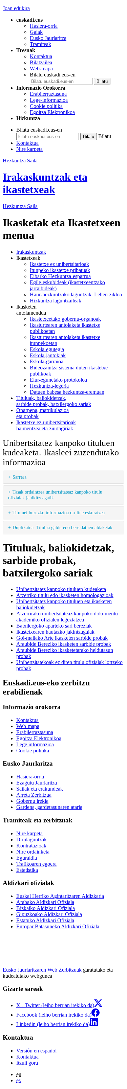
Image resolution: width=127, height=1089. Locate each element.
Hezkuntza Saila (20, 160)
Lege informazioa (35, 744)
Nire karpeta (29, 149)
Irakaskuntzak (31, 252)
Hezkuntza (20, 206)
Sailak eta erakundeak (39, 789)
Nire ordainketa (32, 852)
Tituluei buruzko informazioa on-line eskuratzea (59, 512)
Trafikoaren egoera (36, 864)
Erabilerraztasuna (48, 94)
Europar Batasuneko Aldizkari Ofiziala (57, 926)
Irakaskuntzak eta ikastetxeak (45, 183)
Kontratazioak (31, 845)
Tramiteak (40, 44)
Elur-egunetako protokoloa (58, 380)
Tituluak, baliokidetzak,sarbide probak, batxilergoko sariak (53, 401)
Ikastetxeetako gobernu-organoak (65, 319)
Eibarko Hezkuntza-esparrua (60, 276)
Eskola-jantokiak (48, 355)
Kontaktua (41, 56)
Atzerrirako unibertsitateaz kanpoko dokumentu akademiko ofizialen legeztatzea (67, 616)
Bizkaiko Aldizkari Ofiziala (45, 908)
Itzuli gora (27, 1063)
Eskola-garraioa (46, 361)
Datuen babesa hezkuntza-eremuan (67, 392)
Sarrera (19, 477)
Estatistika (27, 870)
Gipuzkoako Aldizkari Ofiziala (49, 914)
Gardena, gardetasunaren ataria (49, 807)
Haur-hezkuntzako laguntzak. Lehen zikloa (76, 294)
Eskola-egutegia (47, 349)
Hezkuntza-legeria (49, 386)
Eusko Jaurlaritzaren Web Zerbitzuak (42, 970)
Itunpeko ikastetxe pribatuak (60, 270)
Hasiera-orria (44, 26)
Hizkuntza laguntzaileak (55, 300)
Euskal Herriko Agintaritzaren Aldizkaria (60, 896)
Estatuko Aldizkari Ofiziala (45, 920)
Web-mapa (41, 68)
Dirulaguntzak (31, 839)
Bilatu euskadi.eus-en (53, 74)
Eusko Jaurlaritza (48, 38)
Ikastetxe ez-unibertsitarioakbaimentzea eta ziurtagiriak (46, 425)
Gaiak (36, 32)
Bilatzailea (41, 62)
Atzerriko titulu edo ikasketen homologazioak (64, 595)
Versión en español (36, 1050)
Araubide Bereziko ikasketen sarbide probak (63, 644)
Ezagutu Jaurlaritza (36, 783)
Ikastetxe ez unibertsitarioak (59, 264)
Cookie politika (46, 106)
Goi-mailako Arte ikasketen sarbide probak (62, 638)
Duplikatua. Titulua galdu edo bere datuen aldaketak (62, 527)
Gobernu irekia (32, 801)
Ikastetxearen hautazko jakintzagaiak (55, 632)
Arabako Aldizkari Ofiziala (45, 902)
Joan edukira (16, 8)
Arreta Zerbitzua (33, 795)
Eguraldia (26, 858)
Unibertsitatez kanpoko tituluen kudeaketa (61, 589)
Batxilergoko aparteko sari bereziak (54, 626)
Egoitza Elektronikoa (52, 112)
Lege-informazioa (49, 100)
